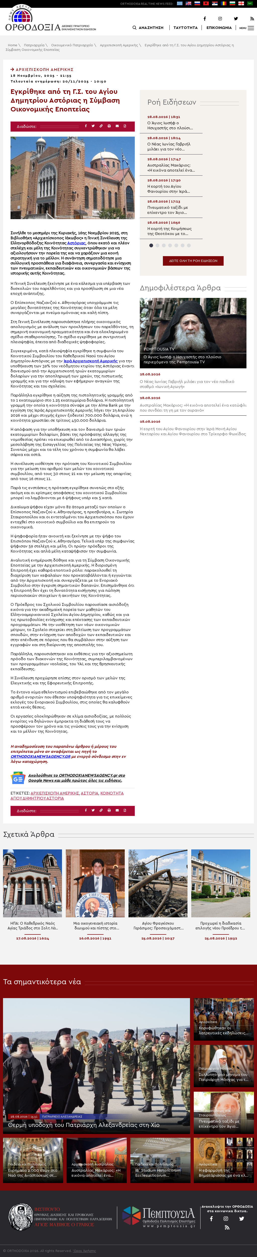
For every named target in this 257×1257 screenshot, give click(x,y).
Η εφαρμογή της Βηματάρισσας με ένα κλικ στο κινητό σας (224, 1173)
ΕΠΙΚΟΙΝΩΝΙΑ (219, 28)
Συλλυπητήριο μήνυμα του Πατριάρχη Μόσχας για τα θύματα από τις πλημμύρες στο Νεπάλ (223, 1077)
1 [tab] (151, 245)
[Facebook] (198, 18)
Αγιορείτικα (208, 1022)
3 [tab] (164, 245)
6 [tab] (182, 245)
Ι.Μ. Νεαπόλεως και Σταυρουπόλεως (214, 1113)
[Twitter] (230, 18)
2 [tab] (157, 245)
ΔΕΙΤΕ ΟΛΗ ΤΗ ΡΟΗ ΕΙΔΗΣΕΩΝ (193, 261)
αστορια (89, 793)
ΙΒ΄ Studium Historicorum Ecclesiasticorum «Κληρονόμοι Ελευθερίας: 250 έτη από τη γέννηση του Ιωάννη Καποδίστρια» (159, 1173)
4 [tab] (170, 245)
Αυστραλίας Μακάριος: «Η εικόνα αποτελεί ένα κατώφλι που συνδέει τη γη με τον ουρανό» (96, 1173)
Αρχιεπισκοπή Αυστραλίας (93, 1164)
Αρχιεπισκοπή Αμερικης (55, 793)
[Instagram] (214, 18)
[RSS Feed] (246, 18)
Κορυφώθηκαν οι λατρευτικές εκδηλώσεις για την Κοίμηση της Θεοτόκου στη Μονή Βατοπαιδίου (222, 1031)
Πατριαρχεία (34, 45)
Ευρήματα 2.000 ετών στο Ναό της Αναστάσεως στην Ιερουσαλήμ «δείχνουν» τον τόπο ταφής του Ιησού (33, 1173)
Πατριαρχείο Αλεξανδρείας (62, 1116)
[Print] (109, 126)
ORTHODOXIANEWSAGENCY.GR (40, 757)
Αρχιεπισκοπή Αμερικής (119, 45)
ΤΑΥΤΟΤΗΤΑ (185, 28)
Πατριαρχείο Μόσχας (216, 1068)
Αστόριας (76, 243)
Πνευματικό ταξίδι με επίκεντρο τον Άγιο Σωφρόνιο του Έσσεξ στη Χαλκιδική (223, 1124)
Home (12, 45)
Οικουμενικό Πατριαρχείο (72, 45)
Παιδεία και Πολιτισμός (27, 1164)
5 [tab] (176, 245)
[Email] (117, 126)
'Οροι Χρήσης (84, 1251)
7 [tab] (189, 245)
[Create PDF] (125, 126)
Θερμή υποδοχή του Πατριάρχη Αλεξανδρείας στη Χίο (84, 1125)
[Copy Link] (101, 126)
